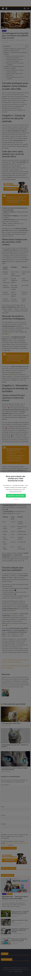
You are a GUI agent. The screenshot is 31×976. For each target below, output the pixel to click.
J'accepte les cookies (16, 496)
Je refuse (16, 499)
